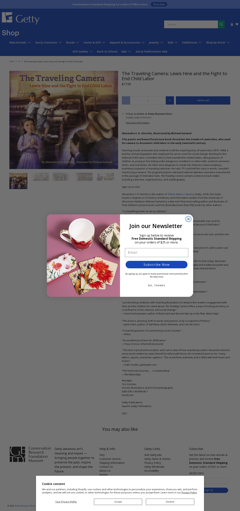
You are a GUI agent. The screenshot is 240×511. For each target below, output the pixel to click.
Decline (170, 501)
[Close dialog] (188, 219)
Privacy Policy (189, 492)
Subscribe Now (157, 265)
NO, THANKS (156, 285)
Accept (118, 501)
